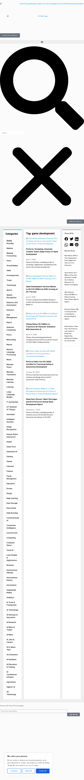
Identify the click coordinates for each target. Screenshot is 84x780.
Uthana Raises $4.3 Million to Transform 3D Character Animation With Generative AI (40, 326)
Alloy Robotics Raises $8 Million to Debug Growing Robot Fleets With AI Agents (71, 297)
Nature (9, 345)
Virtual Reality (12, 266)
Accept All (42, 771)
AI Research (11, 622)
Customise (14, 771)
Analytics (10, 597)
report (9, 322)
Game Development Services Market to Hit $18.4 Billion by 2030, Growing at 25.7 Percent (42, 289)
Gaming (10, 456)
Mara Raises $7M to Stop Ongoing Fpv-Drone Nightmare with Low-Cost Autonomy (71, 260)
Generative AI (12, 452)
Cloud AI (10, 550)
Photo (9, 335)
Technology (11, 285)
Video (9, 270)
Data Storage (12, 503)
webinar (10, 248)
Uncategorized (12, 275)
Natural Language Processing (11, 352)
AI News (10, 635)
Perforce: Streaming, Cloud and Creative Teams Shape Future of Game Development (42, 251)
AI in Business (12, 655)
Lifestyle (10, 387)
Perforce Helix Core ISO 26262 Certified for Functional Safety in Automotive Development (39, 364)
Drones (9, 488)
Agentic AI (11, 687)
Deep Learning (12, 498)
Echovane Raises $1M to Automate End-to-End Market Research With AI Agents (71, 314)
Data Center (11, 508)
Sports (9, 290)
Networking (11, 340)
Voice (9, 261)
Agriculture (11, 682)
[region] (28, 764)
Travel (9, 280)
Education (11, 484)
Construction (12, 533)
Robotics (10, 310)
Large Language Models (11, 394)
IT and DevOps (12, 402)
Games (9, 461)
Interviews (11, 414)
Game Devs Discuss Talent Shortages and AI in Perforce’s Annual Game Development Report (41, 401)
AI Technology (12, 610)
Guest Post (11, 447)
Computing (11, 538)
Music (9, 360)
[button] (42, 42)
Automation (11, 585)
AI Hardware (11, 659)
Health (9, 442)
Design (9, 493)
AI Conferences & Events (12, 674)
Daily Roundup (12, 513)
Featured (10, 466)
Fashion (10, 471)
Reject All (28, 771)
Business (10, 565)
